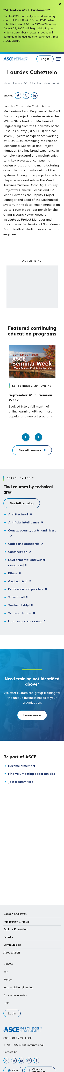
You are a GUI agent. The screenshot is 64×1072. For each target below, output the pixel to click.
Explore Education (15, 929)
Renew (7, 979)
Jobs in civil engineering (18, 987)
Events (8, 937)
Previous (26, 437)
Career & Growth (15, 913)
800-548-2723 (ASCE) (18, 1038)
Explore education (43, 83)
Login (45, 59)
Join (5, 971)
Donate (8, 963)
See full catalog (22, 503)
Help (6, 1003)
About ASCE (11, 952)
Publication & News (16, 921)
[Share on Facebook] (18, 95)
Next (38, 437)
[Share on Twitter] (26, 95)
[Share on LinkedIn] (34, 95)
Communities (12, 944)
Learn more (32, 715)
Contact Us (10, 1052)
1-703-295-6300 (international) (23, 1045)
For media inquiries (15, 995)
